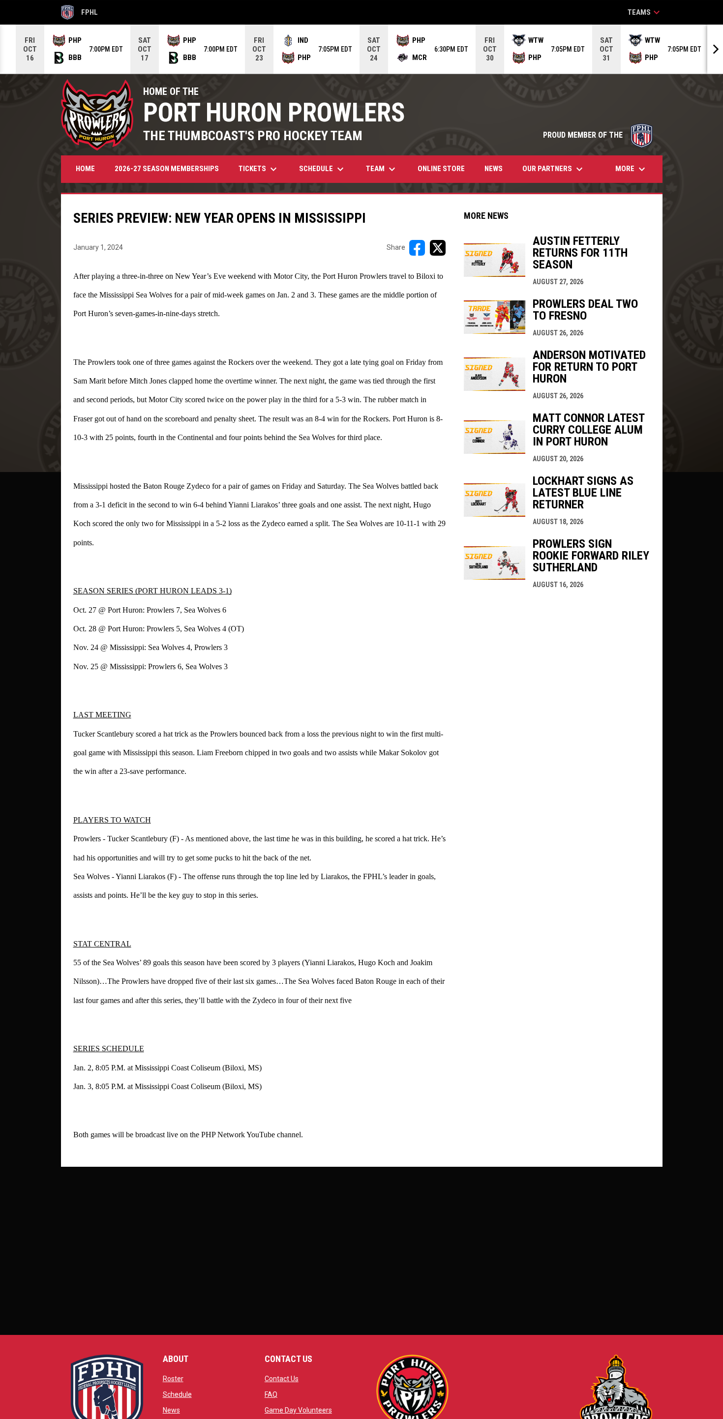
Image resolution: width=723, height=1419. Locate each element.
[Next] (715, 49)
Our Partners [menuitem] (553, 169)
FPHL (79, 14)
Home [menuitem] (85, 168)
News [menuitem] (493, 168)
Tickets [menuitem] (259, 169)
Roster (173, 1379)
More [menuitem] (631, 169)
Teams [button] (645, 12)
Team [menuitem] (382, 169)
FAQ (271, 1394)
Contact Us (282, 1379)
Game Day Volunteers (298, 1410)
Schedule (177, 1394)
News (171, 1410)
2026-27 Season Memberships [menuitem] (167, 168)
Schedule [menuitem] (322, 169)
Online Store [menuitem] (445, 168)
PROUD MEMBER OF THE (598, 135)
